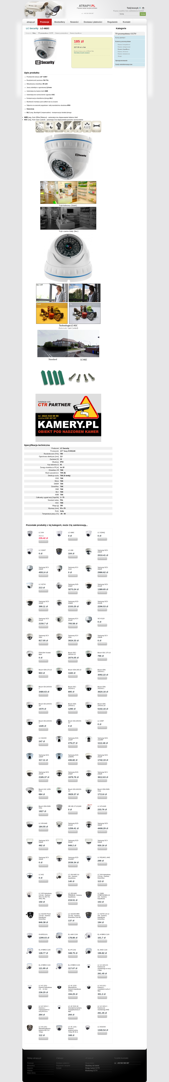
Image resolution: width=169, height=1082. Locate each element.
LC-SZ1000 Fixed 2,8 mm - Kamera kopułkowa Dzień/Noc (45, 916)
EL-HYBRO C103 (74, 965)
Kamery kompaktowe (124, 44)
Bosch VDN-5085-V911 (45, 807)
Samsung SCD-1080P (44, 756)
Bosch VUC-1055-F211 (45, 790)
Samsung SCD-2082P (73, 773)
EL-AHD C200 (73, 934)
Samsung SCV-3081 (44, 636)
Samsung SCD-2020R (103, 602)
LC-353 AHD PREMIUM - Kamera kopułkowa (75, 895)
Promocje (44, 22)
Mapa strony (31, 1073)
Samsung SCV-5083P (103, 841)
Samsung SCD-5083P (73, 841)
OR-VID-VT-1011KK (74, 806)
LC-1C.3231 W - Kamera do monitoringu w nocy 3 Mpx (104, 967)
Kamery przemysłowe (123, 41)
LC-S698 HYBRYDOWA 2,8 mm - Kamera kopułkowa (104, 896)
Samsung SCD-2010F (44, 619)
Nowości (74, 22)
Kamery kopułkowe (124, 49)
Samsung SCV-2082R (103, 773)
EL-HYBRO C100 (103, 934)
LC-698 (70, 550)
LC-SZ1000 (43, 738)
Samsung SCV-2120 (73, 568)
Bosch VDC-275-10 (104, 653)
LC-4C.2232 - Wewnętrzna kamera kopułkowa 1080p (74, 988)
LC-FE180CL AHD (104, 857)
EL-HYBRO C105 (44, 950)
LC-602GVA (102, 1027)
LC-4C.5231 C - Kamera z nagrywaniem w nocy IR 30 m (44, 1008)
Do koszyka (43, 541)
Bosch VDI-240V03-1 (45, 687)
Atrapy (120, 56)
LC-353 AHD (43, 823)
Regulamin (112, 22)
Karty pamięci (120, 38)
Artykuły (30, 1070)
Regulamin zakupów (63, 1066)
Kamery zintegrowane (124, 47)
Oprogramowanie (121, 60)
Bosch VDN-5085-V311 (104, 790)
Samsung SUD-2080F (73, 585)
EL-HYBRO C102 (44, 965)
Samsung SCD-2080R (73, 602)
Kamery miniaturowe (124, 54)
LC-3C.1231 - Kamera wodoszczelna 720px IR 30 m (73, 1029)
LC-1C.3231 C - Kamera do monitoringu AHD (103, 1008)
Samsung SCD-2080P (103, 551)
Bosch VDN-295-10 (74, 670)
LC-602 (41, 874)
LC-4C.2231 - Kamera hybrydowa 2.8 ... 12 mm (45, 987)
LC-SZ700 (42, 584)
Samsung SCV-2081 (73, 636)
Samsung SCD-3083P (103, 824)
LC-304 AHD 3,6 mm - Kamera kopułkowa (73, 876)
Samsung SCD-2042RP (73, 858)
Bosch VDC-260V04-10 (72, 653)
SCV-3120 (101, 618)
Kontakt (126, 22)
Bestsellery (59, 22)
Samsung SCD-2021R (73, 824)
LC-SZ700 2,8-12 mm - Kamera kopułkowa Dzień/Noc (103, 916)
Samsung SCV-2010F (73, 619)
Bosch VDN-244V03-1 (72, 704)
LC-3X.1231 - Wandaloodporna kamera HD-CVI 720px (44, 1029)
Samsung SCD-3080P (103, 568)
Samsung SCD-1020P (73, 739)
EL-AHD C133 (102, 950)
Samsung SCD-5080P (44, 841)
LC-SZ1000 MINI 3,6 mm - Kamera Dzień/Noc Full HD (74, 915)
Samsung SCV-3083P (44, 858)
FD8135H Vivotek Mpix (45, 653)
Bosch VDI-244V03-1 (45, 722)
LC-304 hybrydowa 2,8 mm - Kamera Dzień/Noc (104, 876)
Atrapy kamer (89, 1063)
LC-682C (44, 28)
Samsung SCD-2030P (44, 602)
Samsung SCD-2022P (103, 756)
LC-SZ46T (42, 550)
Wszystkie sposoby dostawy (82, 52)
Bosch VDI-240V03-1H (75, 790)
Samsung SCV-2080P (44, 568)
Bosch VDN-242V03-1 (102, 687)
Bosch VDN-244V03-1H (102, 704)
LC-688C (71, 532)
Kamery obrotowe (123, 51)
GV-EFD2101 (43, 934)
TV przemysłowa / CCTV (125, 34)
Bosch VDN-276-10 (45, 670)
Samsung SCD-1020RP (103, 739)
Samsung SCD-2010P (103, 585)
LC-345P (101, 721)
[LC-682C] (45, 59)
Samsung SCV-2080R (103, 636)
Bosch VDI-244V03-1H (45, 704)
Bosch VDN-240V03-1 (102, 670)
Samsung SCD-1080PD (73, 756)
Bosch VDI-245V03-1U (75, 722)
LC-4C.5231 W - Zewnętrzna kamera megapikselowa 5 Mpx (75, 1008)
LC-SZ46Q (101, 532)
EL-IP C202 (72, 950)
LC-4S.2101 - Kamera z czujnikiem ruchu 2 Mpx (104, 988)
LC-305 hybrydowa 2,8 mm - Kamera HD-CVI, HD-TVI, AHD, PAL (45, 896)
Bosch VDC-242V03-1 (72, 687)
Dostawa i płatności (93, 22)
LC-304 (41, 532)
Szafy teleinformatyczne (123, 64)
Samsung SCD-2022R (44, 773)
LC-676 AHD (102, 806)
